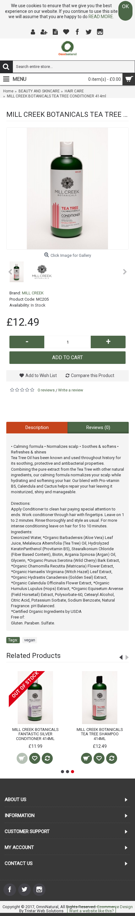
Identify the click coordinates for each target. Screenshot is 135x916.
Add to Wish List (41, 375)
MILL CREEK (33, 293)
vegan (29, 640)
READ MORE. (101, 16)
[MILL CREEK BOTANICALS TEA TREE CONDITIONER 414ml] (67, 188)
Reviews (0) (98, 427)
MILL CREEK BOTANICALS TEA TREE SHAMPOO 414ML (100, 734)
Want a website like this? (91, 910)
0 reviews (46, 390)
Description (37, 427)
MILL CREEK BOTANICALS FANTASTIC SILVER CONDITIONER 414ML (35, 734)
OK (125, 6)
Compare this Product (92, 375)
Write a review (70, 390)
